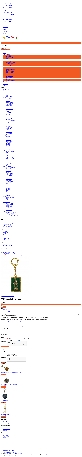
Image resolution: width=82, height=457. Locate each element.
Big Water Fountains (10, 217)
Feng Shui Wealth (9, 76)
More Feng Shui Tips (10, 65)
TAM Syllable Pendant (5, 414)
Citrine (7, 190)
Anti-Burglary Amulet (5, 400)
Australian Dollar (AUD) (8, 3)
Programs (5, 78)
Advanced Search (6, 429)
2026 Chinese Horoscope (11, 62)
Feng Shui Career (9, 72)
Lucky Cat (8, 160)
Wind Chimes (8, 182)
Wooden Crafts (9, 133)
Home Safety (8, 70)
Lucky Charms (9, 175)
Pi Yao (7, 164)
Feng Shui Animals (7, 150)
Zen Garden (8, 110)
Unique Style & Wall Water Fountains (13, 215)
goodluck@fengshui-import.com (9, 450)
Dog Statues (8, 148)
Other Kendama (9, 210)
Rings (7, 200)
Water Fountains (6, 211)
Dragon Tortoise (9, 155)
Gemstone (5, 186)
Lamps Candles (9, 106)
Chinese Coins (9, 168)
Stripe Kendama (9, 207)
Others (7, 134)
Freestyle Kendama (9, 208)
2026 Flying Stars (9, 61)
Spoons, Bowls (9, 127)
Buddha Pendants (9, 102)
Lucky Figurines (9, 104)
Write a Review (4, 310)
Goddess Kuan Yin (9, 99)
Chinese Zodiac (6, 135)
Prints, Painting (9, 118)
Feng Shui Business (10, 71)
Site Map (5, 430)
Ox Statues (8, 137)
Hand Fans (8, 122)
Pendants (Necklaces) (10, 197)
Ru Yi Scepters (9, 179)
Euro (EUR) (5, 10)
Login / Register (4, 33)
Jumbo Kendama (6, 202)
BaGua (7, 169)
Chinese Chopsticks (10, 114)
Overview (3, 311)
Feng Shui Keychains (10, 96)
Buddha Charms (9, 105)
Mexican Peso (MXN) (7, 19)
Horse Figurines (9, 143)
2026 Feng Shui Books (10, 57)
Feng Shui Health (9, 73)
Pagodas (7, 176)
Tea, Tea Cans (8, 117)
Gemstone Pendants (10, 194)
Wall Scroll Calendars (10, 112)
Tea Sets (7, 129)
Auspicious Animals (10, 151)
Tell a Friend (10, 311)
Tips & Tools (5, 60)
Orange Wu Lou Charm (5, 250)
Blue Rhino (8, 165)
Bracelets (7, 198)
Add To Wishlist (4, 309)
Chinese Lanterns (9, 115)
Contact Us (5, 84)
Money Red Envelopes (10, 120)
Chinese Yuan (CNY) (7, 7)
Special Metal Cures (10, 181)
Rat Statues (8, 136)
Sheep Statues (8, 144)
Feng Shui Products (7, 166)
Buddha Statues (9, 98)
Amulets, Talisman (7, 93)
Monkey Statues (9, 145)
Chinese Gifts (6, 111)
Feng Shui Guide (6, 66)
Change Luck (8, 68)
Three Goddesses (9, 103)
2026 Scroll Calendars (10, 58)
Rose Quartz (8, 188)
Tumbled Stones (9, 192)
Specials (4, 90)
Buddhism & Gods (7, 97)
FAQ (4, 85)
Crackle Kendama (9, 206)
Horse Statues (8, 56)
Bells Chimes (8, 171)
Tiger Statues (8, 138)
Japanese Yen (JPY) (7, 17)
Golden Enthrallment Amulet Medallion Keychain (11, 372)
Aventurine (8, 189)
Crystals (7, 172)
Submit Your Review (5, 346)
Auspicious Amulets (10, 94)
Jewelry (4, 196)
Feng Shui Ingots (9, 173)
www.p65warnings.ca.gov (29, 323)
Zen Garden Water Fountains (11, 213)
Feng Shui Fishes (9, 157)
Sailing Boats (8, 180)
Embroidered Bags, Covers (11, 121)
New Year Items (6, 54)
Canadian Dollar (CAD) (8, 5)
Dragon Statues (9, 141)
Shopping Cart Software (45, 454)
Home (4, 53)
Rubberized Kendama (10, 205)
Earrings (7, 199)
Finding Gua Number (7, 225)
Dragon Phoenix (9, 153)
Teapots (7, 130)
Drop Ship (8, 79)
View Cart (5, 31)
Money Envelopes (9, 55)
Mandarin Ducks (9, 161)
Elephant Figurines (9, 156)
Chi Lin (7, 152)
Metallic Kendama (9, 204)
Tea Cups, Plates (9, 128)
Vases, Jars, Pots (9, 132)
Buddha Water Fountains (11, 212)
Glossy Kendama (9, 203)
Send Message (3, 362)
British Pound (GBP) (7, 12)
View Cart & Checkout (5, 49)
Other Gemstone (9, 191)
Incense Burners (9, 107)
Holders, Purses (9, 125)
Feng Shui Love (9, 77)
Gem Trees (8, 195)
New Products (6, 89)
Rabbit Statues (8, 140)
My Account (5, 27)
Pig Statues (8, 149)
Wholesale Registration (10, 80)
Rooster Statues (9, 146)
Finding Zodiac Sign (7, 224)
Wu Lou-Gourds (9, 183)
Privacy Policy (6, 81)
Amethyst (8, 187)
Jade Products (8, 124)
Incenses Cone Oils (9, 109)
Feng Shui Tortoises (10, 158)
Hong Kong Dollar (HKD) (8, 14)
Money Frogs (8, 163)
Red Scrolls (8, 177)
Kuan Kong (8, 101)
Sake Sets (8, 126)
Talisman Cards (9, 95)
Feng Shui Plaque (9, 174)
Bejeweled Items (9, 113)
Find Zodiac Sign (9, 63)
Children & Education (10, 69)
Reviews (6, 311)
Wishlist (4, 29)
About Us (5, 82)
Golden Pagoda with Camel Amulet (8, 253)
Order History (6, 436)
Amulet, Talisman (8, 321)
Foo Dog (7, 159)
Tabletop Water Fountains (11, 214)
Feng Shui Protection (10, 74)
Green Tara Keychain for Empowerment (9, 384)
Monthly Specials (6, 91)
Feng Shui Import (18, 453)
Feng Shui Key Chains (18, 321)
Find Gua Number (9, 64)
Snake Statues (8, 142)
